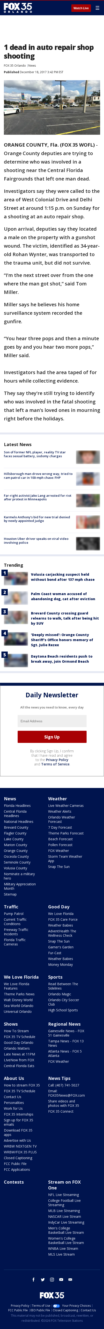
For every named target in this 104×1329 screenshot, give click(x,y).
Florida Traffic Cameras (15, 941)
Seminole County (17, 862)
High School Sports (63, 1010)
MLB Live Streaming (64, 1210)
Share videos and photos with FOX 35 (63, 1103)
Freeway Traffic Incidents (16, 931)
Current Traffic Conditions (15, 921)
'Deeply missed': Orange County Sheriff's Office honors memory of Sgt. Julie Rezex (62, 639)
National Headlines (18, 821)
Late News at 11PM (19, 1054)
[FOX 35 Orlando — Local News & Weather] (18, 8)
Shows (11, 1024)
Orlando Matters (17, 1048)
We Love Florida (61, 913)
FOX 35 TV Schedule (19, 1036)
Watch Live (81, 8)
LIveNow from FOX (19, 1060)
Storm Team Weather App (65, 858)
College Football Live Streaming (64, 1202)
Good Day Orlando (18, 1042)
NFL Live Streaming (63, 1194)
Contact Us (12, 1096)
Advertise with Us (17, 1140)
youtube (61, 1279)
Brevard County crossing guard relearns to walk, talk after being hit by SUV (65, 618)
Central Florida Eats (19, 1065)
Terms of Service (55, 764)
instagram (52, 1279)
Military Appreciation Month (20, 886)
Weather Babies (60, 925)
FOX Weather (58, 850)
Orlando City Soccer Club (63, 1002)
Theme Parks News (19, 994)
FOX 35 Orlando (15, 65)
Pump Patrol (13, 913)
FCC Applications (17, 1169)
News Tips (59, 1078)
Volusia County (15, 868)
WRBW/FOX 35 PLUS (20, 1152)
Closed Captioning (18, 1158)
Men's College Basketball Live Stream (66, 1230)
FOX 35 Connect (61, 1111)
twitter (43, 1279)
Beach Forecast (60, 839)
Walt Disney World (18, 1000)
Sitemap (10, 894)
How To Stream (16, 1031)
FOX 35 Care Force (63, 919)
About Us (14, 1078)
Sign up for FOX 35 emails (18, 1122)
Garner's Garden (61, 947)
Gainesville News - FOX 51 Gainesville (66, 1033)
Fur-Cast (54, 953)
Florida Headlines (17, 805)
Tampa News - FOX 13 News (66, 1043)
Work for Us (13, 1108)
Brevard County (16, 827)
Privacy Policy (57, 759)
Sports (55, 977)
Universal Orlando (18, 1011)
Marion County (15, 844)
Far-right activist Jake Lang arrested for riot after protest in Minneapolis (37, 497)
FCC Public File (15, 1163)
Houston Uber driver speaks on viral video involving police (36, 540)
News (32, 65)
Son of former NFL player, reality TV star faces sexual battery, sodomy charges (35, 454)
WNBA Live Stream (63, 1248)
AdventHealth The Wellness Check (62, 933)
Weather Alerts (59, 811)
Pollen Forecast (60, 844)
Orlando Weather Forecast (61, 819)
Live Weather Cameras (66, 805)
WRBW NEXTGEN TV (20, 1146)
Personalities (14, 1102)
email (70, 1279)
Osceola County (16, 856)
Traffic (11, 907)
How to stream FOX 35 (22, 1085)
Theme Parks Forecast (66, 833)
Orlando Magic (59, 994)
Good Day (58, 907)
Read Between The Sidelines (63, 986)
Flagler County (15, 833)
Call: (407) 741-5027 (63, 1085)
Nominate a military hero (19, 876)
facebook (33, 1279)
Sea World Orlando (18, 1005)
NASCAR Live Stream (64, 1216)
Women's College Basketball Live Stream (66, 1240)
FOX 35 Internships (18, 1114)
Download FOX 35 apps (18, 1132)
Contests (14, 1182)
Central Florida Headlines (15, 813)
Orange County (16, 850)
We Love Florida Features (16, 986)
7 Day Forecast (60, 827)
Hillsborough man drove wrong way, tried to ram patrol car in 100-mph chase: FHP (38, 476)
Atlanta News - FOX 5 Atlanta (65, 1053)
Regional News (64, 1024)
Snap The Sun (59, 866)
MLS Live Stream (61, 1254)
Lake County (13, 839)
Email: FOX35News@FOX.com (66, 1093)
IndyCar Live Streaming (66, 1222)
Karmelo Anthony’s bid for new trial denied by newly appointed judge (37, 519)
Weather (57, 799)
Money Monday (60, 964)
